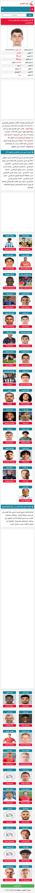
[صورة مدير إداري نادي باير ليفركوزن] (25, 839)
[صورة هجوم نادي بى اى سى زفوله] (9, 723)
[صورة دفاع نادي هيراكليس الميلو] (25, 742)
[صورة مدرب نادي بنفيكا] (25, 781)
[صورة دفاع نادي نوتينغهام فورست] (25, 800)
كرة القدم (24, 3)
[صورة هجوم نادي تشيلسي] (25, 247)
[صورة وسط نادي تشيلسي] (9, 266)
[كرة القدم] (32, 9)
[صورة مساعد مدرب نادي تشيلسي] (25, 421)
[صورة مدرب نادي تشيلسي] (9, 479)
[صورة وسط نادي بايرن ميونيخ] (9, 762)
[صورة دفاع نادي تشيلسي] (9, 247)
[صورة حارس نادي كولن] (9, 877)
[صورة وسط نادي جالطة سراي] (25, 704)
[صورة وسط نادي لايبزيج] (9, 839)
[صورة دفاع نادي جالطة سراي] (9, 704)
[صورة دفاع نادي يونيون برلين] (25, 877)
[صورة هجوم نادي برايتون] (25, 819)
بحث (30, 15)
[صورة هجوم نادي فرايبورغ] (25, 858)
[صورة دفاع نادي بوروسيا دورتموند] (9, 819)
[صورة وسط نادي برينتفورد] (9, 800)
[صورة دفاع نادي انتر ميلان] (25, 723)
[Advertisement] (17, 98)
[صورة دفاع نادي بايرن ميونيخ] (9, 742)
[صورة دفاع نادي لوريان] (9, 781)
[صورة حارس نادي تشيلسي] (25, 266)
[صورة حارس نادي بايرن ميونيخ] (25, 762)
